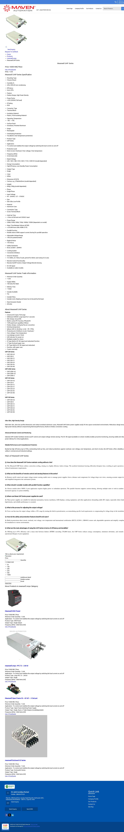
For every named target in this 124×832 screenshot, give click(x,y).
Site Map (90, 807)
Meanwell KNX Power (12, 611)
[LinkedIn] (12, 816)
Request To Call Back (11, 51)
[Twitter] (9, 816)
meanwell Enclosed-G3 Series (15, 760)
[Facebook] (6, 816)
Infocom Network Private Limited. (32, 826)
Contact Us (98, 8)
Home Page (69, 8)
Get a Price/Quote (10, 69)
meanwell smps (11, 58)
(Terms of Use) (34, 824)
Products (10, 56)
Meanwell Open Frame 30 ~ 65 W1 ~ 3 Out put (21, 698)
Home (9, 54)
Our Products (89, 8)
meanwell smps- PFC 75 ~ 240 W (16, 666)
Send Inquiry (11, 49)
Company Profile (79, 8)
